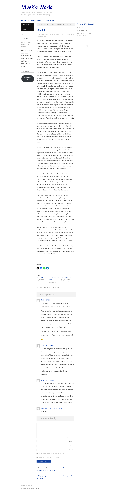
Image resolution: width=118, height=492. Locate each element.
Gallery (26, 29)
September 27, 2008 (56, 34)
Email (71, 446)
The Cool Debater (65, 277)
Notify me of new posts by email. (49, 457)
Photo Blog (27, 25)
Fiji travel (43, 287)
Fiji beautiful (40, 277)
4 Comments (69, 34)
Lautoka (53, 287)
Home (23, 20)
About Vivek (36, 20)
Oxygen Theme (34, 488)
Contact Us (50, 20)
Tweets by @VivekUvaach (85, 24)
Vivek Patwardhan (42, 34)
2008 (52, 24)
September (60, 24)
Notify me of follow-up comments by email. (52, 454)
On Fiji (42, 29)
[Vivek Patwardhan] (37, 6)
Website (71, 450)
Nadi (58, 287)
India (48, 287)
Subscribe (27, 79)
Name (71, 441)
